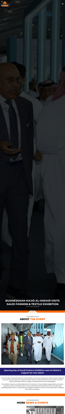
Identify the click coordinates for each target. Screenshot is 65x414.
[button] (63, 4)
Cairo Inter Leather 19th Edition (14, 409)
